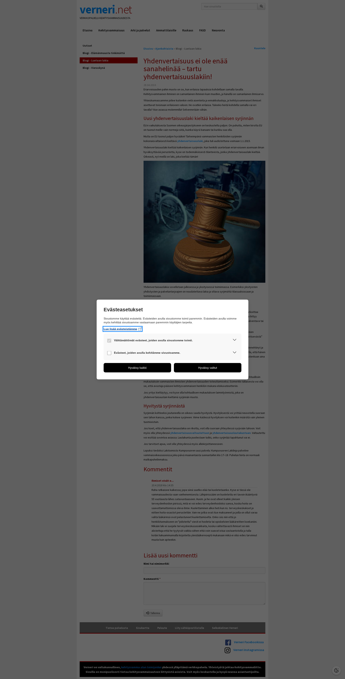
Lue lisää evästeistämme (120, 329)
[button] (234, 341)
